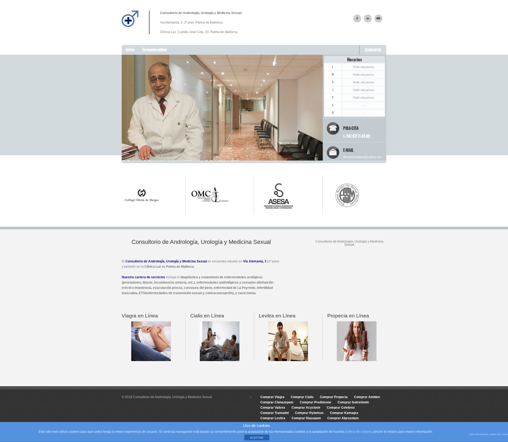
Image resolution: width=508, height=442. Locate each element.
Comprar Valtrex (272, 407)
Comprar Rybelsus (309, 413)
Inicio (130, 50)
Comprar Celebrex (341, 407)
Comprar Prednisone (315, 402)
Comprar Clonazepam (276, 402)
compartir (373, 50)
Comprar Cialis (302, 397)
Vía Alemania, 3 (254, 261)
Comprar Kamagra (344, 413)
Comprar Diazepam (306, 418)
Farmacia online (154, 50)
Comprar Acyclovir (306, 407)
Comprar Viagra (272, 397)
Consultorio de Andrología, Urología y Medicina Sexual (166, 261)
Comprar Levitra (272, 418)
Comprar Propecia (334, 397)
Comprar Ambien (367, 397)
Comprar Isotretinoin (353, 402)
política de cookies (358, 432)
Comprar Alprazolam (343, 418)
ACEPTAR (256, 437)
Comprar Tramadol (274, 413)
